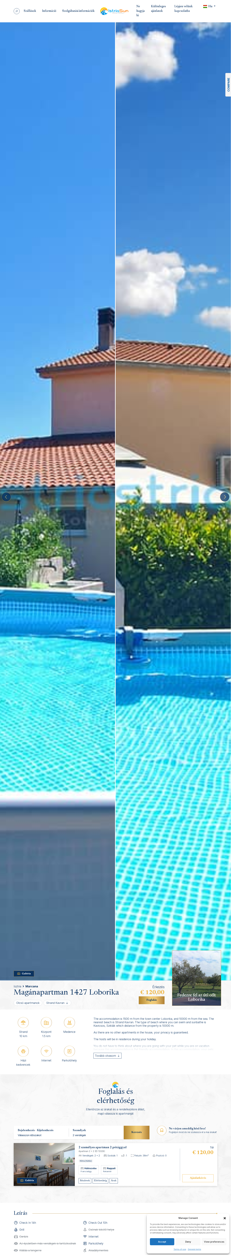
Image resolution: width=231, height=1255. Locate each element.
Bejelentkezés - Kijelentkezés (35, 1130)
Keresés (136, 1132)
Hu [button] (210, 6)
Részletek (85, 1180)
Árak (113, 1180)
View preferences (214, 1241)
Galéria (26, 973)
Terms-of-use (180, 1249)
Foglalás (151, 1000)
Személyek (79, 1130)
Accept (162, 1241)
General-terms (194, 1249)
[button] (224, 1218)
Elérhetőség (100, 1180)
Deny (188, 1241)
